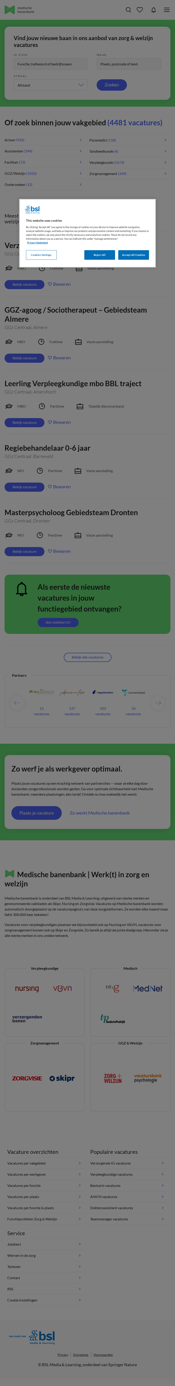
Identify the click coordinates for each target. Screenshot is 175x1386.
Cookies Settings (41, 254)
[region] (87, 233)
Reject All (100, 254)
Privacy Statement (37, 242)
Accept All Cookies (133, 254)
